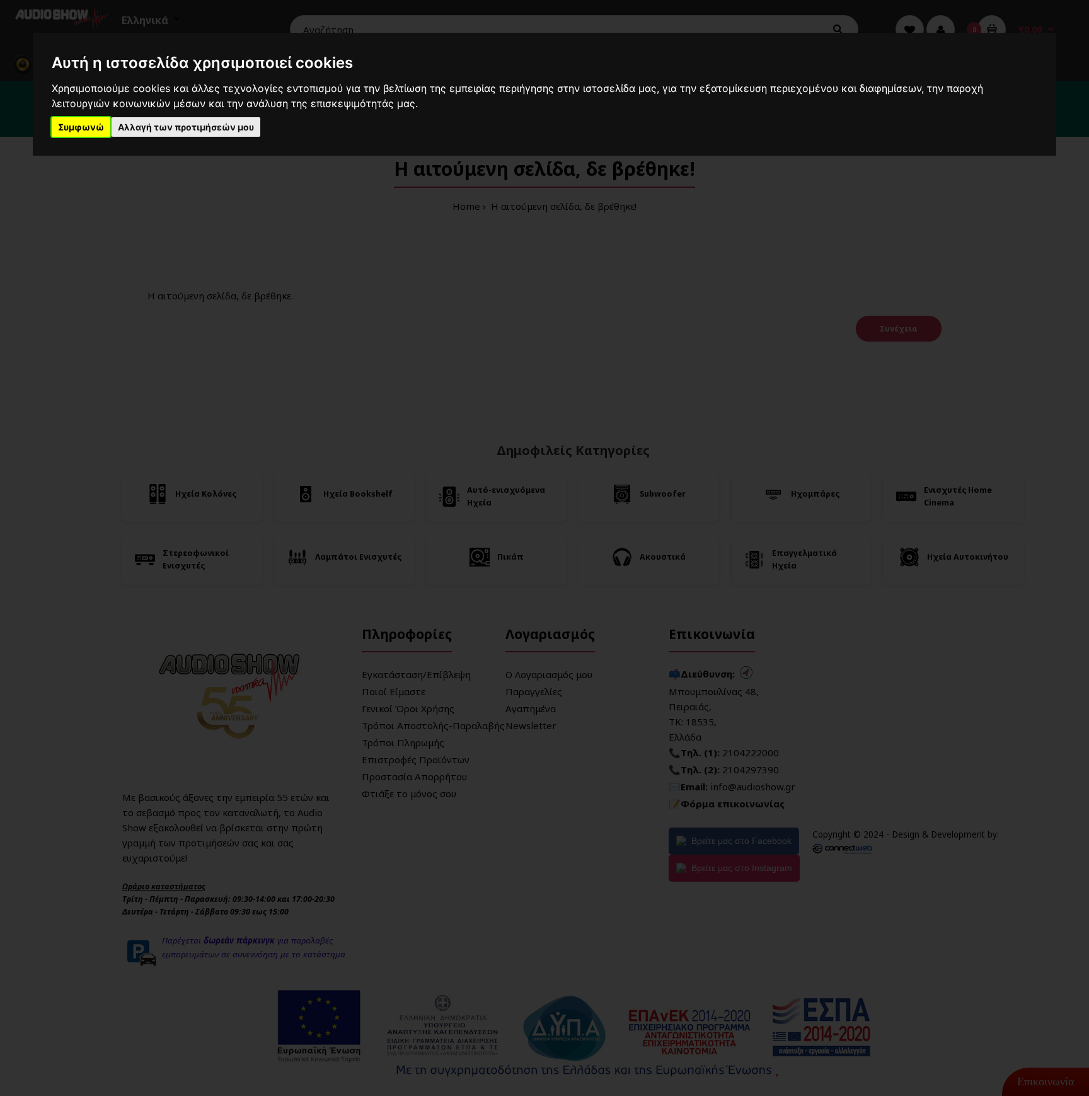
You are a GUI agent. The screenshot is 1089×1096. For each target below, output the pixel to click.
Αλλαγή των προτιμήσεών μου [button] (186, 127)
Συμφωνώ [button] (81, 127)
